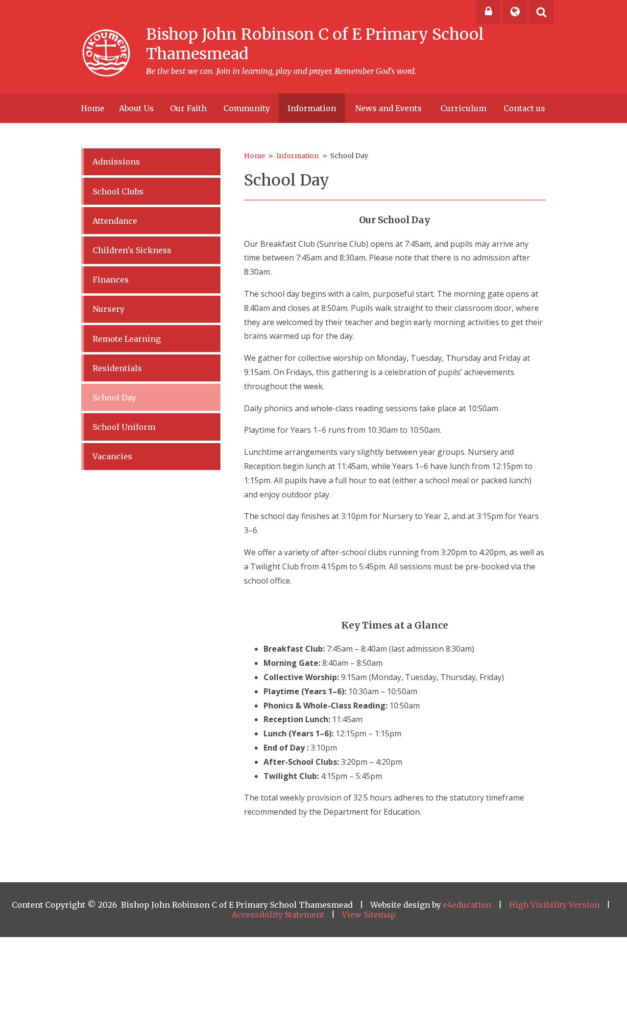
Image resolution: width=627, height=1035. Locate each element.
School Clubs (118, 191)
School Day (349, 155)
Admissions (116, 161)
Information (297, 155)
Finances (111, 279)
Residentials (117, 368)
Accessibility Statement (278, 914)
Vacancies (112, 456)
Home (254, 155)
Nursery (108, 309)
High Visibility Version (554, 905)
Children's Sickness (132, 250)
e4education (467, 905)
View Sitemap (369, 914)
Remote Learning (127, 339)
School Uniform (124, 427)
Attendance (115, 221)
